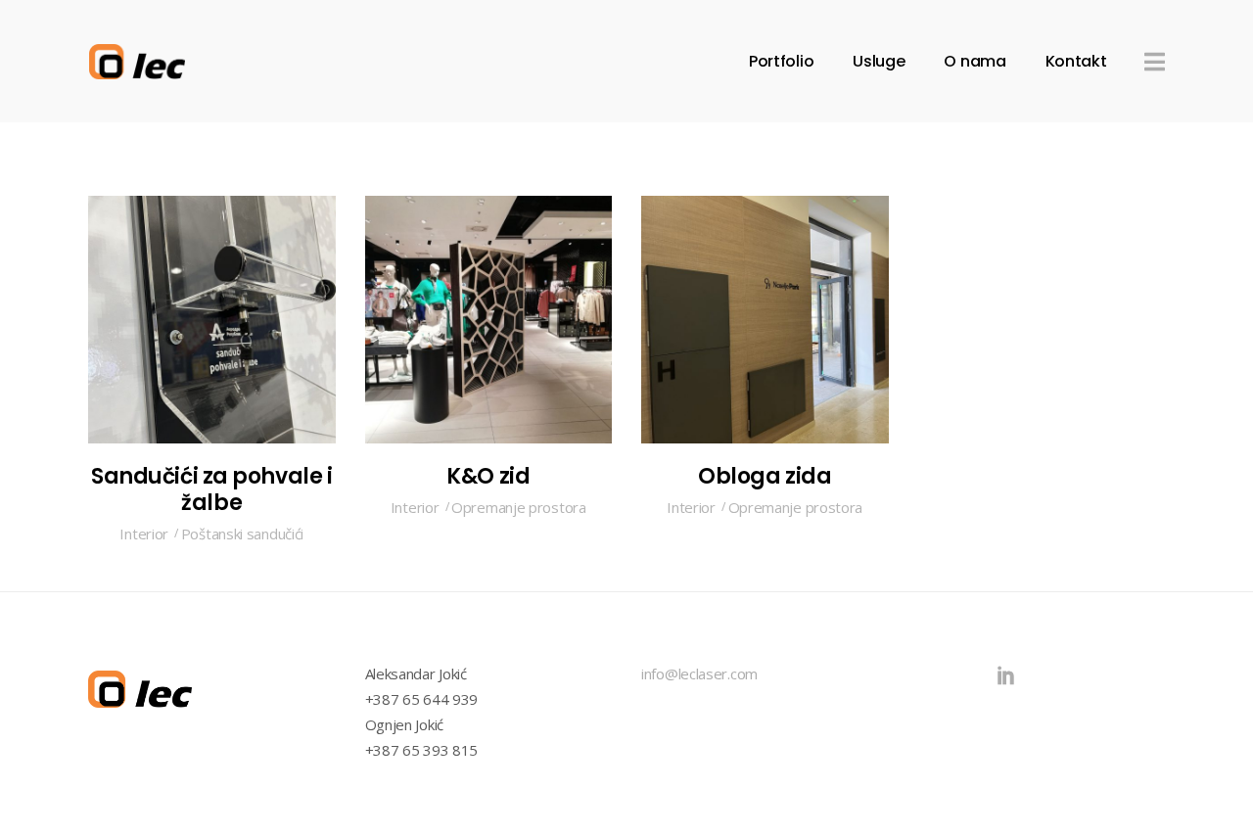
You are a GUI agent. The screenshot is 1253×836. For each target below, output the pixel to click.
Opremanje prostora (518, 507)
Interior (143, 533)
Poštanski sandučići (242, 533)
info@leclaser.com (699, 673)
